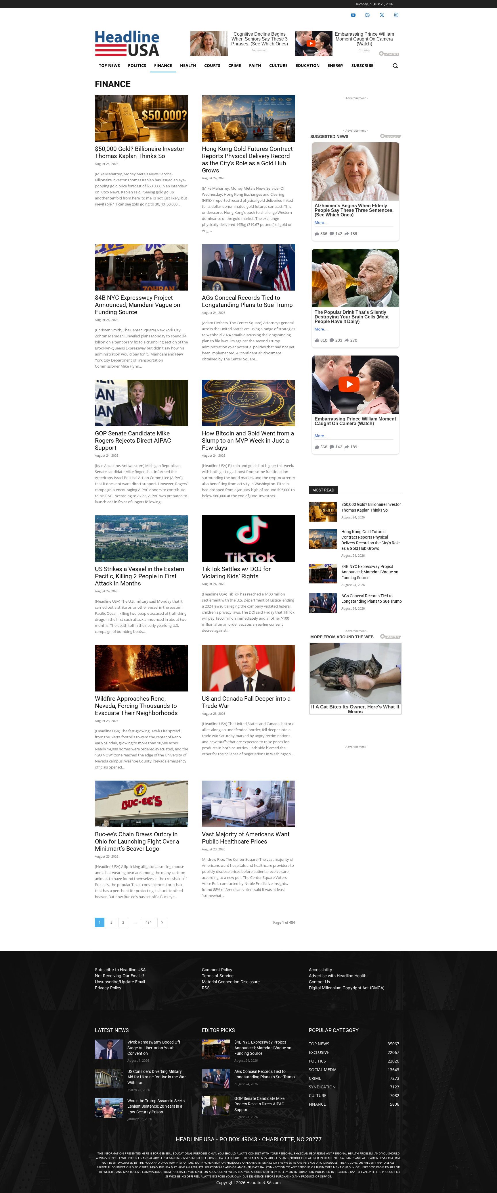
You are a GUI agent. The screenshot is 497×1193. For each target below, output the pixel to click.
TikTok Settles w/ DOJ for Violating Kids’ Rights (236, 573)
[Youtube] (353, 15)
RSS (206, 987)
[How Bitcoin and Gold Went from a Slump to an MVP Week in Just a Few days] (248, 403)
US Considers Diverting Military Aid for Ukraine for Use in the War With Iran (156, 1077)
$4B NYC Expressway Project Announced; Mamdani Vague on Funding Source (137, 305)
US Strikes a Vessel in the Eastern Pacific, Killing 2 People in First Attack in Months (139, 576)
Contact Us (319, 981)
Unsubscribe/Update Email (120, 981)
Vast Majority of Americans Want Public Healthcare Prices (246, 838)
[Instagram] (396, 15)
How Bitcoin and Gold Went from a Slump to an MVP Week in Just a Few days (248, 440)
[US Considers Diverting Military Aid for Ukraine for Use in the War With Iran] (109, 1078)
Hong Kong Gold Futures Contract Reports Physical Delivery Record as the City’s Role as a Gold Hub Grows (247, 159)
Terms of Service (218, 975)
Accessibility (320, 969)
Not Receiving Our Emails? (119, 975)
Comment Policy (217, 969)
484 (149, 922)
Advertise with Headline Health (337, 975)
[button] (395, 65)
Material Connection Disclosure (231, 981)
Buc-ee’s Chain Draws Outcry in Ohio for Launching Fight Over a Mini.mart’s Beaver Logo (137, 841)
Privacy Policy (108, 987)
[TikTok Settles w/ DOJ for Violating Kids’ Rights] (248, 538)
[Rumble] (367, 15)
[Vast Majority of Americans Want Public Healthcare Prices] (248, 804)
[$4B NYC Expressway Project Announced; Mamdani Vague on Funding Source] (141, 267)
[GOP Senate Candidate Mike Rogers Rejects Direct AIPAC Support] (141, 403)
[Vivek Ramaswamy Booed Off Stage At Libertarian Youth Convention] (109, 1049)
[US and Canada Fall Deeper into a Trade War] (248, 668)
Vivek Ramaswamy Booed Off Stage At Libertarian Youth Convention (153, 1048)
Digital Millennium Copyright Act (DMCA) (347, 987)
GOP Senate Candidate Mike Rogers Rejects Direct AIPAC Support (133, 440)
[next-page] (162, 922)
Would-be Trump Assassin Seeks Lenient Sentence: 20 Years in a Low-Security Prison (156, 1106)
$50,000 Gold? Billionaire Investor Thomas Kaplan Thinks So (139, 152)
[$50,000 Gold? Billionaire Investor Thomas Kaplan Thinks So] (141, 118)
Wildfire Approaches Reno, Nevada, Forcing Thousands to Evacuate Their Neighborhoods (136, 705)
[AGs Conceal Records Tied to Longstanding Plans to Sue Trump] (248, 267)
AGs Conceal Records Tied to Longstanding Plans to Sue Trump (247, 301)
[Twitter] (382, 15)
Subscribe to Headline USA (120, 969)
